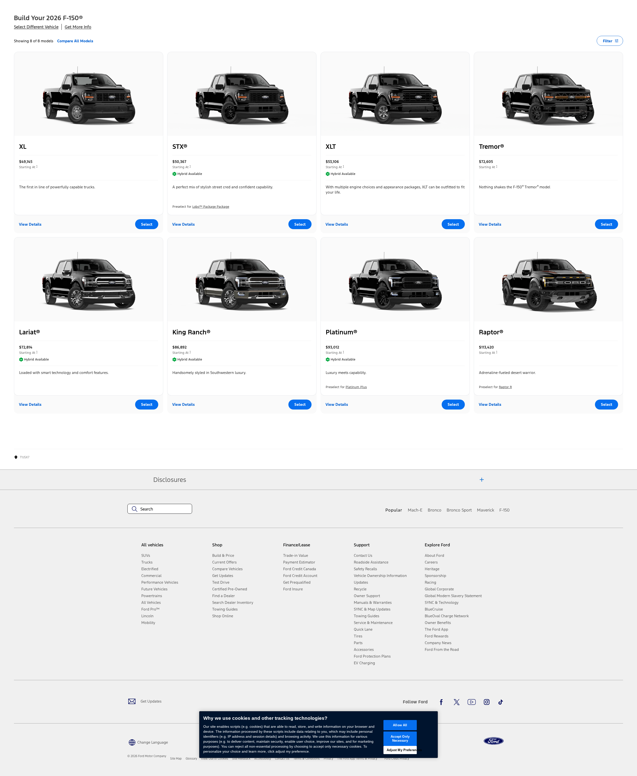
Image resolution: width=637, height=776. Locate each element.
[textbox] (160, 509)
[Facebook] (443, 702)
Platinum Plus (356, 387)
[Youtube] (472, 702)
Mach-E (415, 510)
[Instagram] (487, 702)
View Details (30, 224)
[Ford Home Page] (494, 741)
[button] (147, 741)
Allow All (400, 725)
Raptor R (505, 387)
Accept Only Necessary (400, 738)
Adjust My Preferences (402, 750)
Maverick (485, 510)
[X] (457, 702)
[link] (176, 758)
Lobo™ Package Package (210, 207)
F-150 (504, 510)
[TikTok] (501, 702)
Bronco (434, 510)
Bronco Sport (459, 510)
